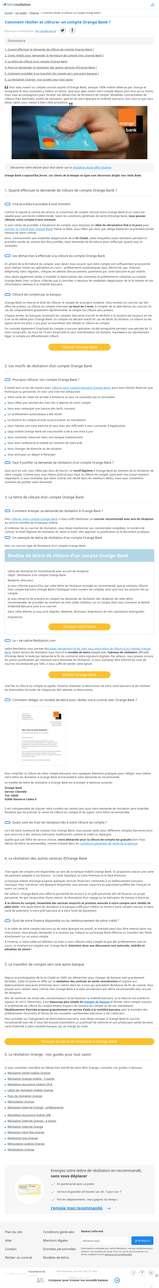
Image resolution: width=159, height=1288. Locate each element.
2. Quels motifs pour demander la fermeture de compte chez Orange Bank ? (54, 55)
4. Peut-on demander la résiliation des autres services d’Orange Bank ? (51, 67)
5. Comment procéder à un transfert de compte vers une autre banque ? (52, 73)
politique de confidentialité (118, 1254)
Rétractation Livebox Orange (26, 1144)
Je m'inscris (142, 1240)
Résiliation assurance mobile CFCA (30, 1084)
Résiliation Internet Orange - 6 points (32, 1121)
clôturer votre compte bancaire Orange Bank (81, 388)
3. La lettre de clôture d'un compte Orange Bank (36, 61)
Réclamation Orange (21, 1149)
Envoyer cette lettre (79, 626)
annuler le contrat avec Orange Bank (29, 229)
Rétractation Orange (21, 1101)
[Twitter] (63, 30)
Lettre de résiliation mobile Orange (30, 1090)
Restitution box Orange (23, 1138)
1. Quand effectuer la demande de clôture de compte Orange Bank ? (49, 49)
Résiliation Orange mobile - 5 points (31, 1079)
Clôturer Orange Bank (80, 347)
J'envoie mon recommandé (77, 1208)
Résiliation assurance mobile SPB (29, 1115)
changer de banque (97, 1002)
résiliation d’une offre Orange (92, 167)
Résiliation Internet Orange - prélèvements (36, 1107)
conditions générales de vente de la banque (108, 843)
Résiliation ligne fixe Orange (26, 1132)
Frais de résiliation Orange (25, 1096)
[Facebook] (72, 30)
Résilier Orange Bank (79, 674)
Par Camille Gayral (45, 31)
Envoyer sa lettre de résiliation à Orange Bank (79, 1041)
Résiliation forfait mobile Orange (29, 1073)
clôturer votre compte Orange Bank (34, 519)
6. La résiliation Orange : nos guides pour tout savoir (39, 79)
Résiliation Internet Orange (25, 1126)
